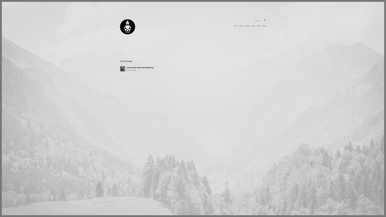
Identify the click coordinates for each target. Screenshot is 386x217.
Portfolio (247, 26)
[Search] (265, 20)
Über (258, 26)
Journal (241, 26)
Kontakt (263, 26)
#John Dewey (131, 70)
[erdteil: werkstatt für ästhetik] (127, 26)
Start (236, 26)
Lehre (253, 26)
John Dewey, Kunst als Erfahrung (140, 68)
